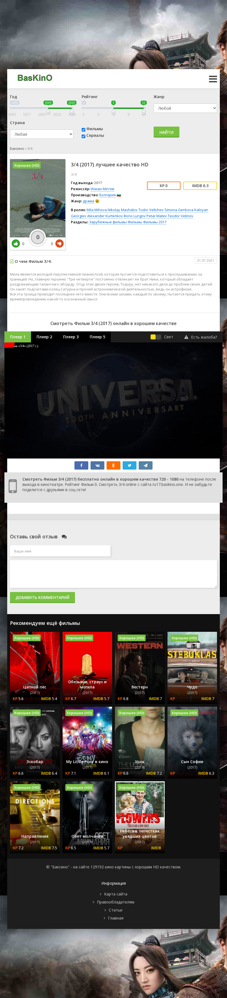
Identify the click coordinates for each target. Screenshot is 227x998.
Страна (17, 122)
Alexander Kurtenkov (105, 215)
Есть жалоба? (204, 337)
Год (13, 96)
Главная (115, 918)
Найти (166, 132)
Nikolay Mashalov (123, 209)
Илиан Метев (102, 188)
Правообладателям (115, 902)
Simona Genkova (179, 209)
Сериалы (95, 135)
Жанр (159, 96)
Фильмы (94, 128)
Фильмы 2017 (154, 221)
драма (88, 200)
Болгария (107, 194)
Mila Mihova (97, 209)
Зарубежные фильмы (108, 221)
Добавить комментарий (42, 597)
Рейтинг (90, 96)
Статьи (115, 910)
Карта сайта (115, 894)
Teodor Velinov (180, 215)
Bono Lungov (135, 215)
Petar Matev (156, 215)
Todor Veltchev (151, 209)
